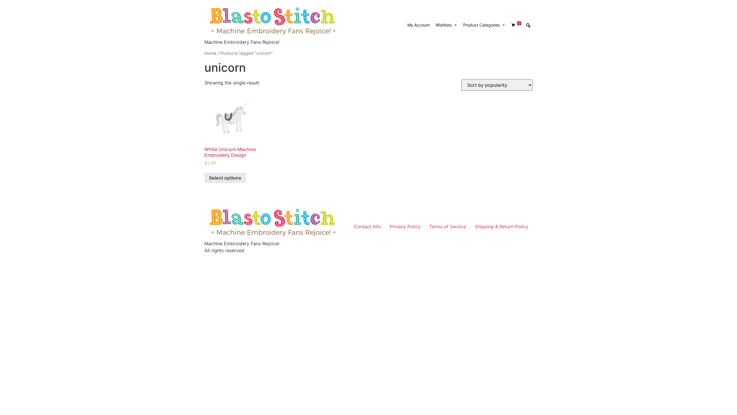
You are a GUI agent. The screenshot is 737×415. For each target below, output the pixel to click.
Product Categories (481, 24)
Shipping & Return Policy (501, 226)
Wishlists (444, 24)
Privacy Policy (405, 226)
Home (210, 53)
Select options (225, 178)
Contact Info (367, 226)
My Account (418, 24)
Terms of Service (447, 226)
